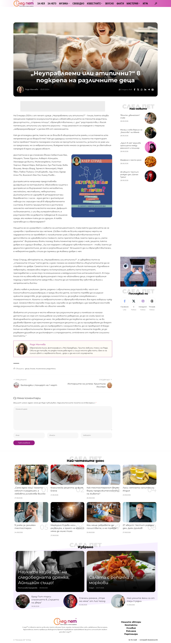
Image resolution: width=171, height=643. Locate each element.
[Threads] (152, 304)
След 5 (91, 588)
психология (41, 369)
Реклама (131, 631)
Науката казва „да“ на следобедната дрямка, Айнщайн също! (43, 577)
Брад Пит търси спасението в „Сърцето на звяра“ (45, 599)
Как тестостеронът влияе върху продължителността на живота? (103, 490)
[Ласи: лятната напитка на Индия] (139, 475)
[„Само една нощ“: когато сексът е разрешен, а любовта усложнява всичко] (31, 475)
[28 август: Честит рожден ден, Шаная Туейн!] (150, 176)
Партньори (131, 634)
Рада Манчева (31, 89)
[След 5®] (23, 3)
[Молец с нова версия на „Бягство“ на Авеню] (150, 132)
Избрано (85, 547)
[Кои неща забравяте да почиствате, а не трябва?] (103, 512)
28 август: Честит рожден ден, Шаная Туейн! (129, 174)
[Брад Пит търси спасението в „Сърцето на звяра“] (23, 601)
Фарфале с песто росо (130, 160)
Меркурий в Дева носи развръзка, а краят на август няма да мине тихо (67, 528)
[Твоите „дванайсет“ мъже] (150, 118)
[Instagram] (143, 304)
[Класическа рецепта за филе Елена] (67, 475)
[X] (133, 304)
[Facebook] (124, 304)
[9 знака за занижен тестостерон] (31, 512)
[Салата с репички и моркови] (121, 571)
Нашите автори (131, 622)
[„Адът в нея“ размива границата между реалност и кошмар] (150, 147)
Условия (131, 628)
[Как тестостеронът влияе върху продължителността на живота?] (103, 475)
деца (27, 369)
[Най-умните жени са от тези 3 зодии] (118, 601)
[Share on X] (138, 89)
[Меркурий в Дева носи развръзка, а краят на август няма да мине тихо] (67, 512)
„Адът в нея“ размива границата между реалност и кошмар (130, 145)
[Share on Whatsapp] (141, 89)
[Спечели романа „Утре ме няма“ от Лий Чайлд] (70, 601)
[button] (156, 3)
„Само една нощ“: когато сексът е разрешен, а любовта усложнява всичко (30, 490)
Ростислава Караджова (27, 588)
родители (51, 369)
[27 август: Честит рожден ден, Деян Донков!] (139, 512)
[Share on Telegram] (149, 89)
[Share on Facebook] (134, 89)
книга (32, 369)
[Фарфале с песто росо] (150, 161)
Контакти (131, 625)
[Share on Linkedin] (145, 89)
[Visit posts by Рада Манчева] (20, 89)
